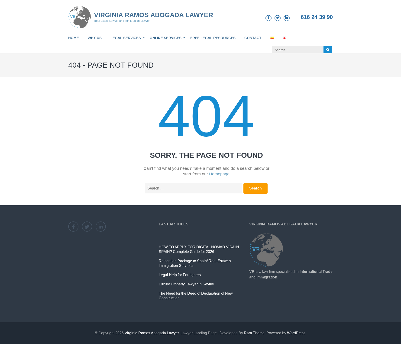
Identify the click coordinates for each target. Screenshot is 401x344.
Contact (252, 38)
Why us (95, 38)
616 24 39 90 (317, 17)
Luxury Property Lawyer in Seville (186, 284)
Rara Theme (254, 333)
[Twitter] (278, 18)
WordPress (296, 333)
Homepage (219, 174)
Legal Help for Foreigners (180, 275)
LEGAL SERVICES (125, 38)
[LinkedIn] (287, 18)
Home (73, 38)
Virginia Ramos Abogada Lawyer (153, 15)
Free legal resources (213, 38)
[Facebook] (268, 18)
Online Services (165, 38)
